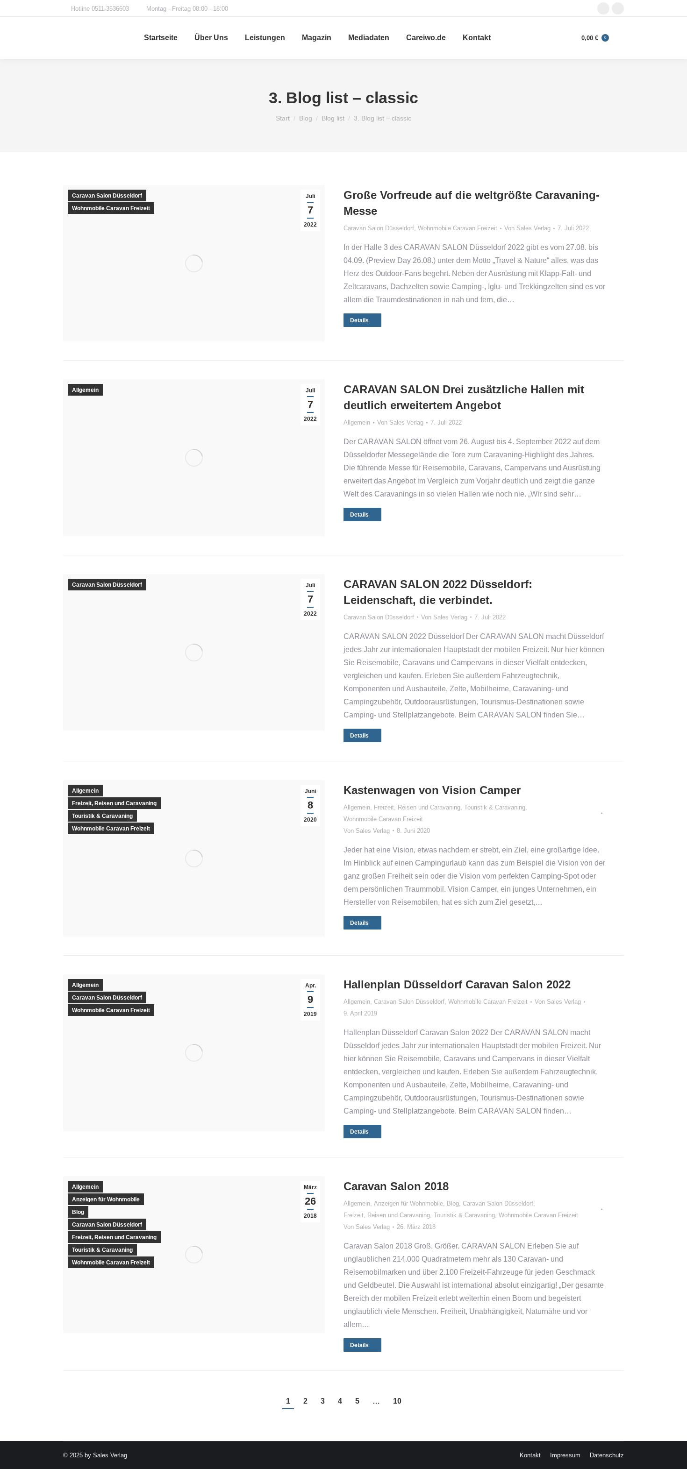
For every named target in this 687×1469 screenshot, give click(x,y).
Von (527, 228)
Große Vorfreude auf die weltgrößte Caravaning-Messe (472, 203)
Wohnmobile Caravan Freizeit (111, 208)
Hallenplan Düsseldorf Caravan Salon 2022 (457, 984)
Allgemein (85, 390)
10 (397, 1401)
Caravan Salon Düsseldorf (107, 195)
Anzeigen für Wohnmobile (106, 1199)
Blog (78, 1212)
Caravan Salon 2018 (396, 1186)
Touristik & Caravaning (102, 816)
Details (359, 320)
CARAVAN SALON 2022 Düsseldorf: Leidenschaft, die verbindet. (438, 592)
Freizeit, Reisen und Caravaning (114, 803)
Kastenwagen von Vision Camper (432, 790)
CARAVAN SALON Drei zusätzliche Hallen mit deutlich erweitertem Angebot (464, 397)
